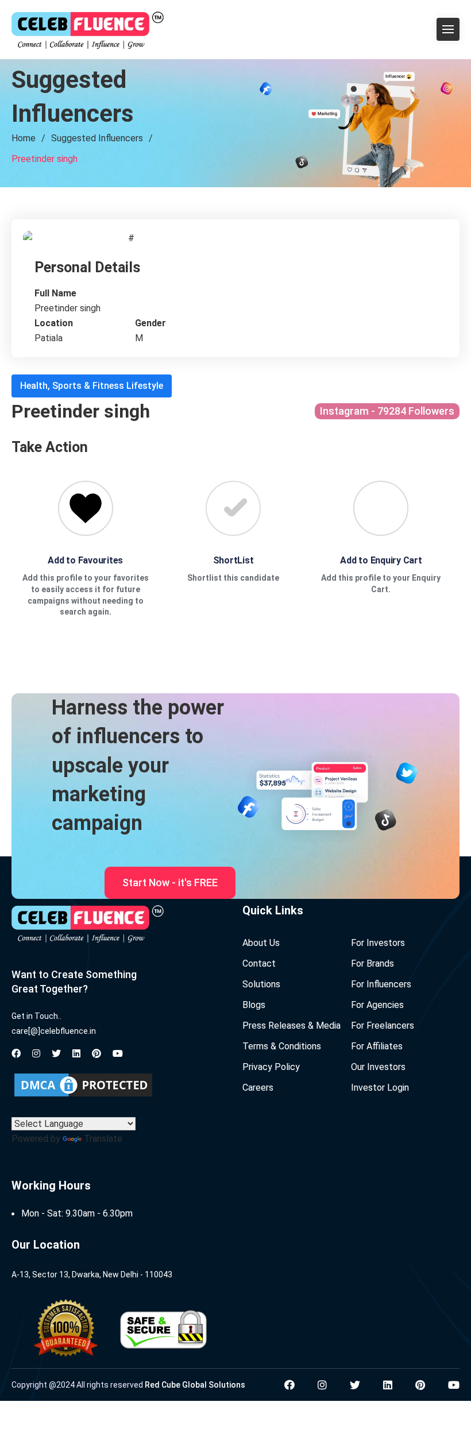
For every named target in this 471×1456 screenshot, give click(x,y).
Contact (259, 963)
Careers (257, 1087)
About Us (261, 942)
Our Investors (378, 1066)
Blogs (253, 1004)
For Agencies (377, 1004)
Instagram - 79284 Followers (387, 411)
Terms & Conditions (281, 1046)
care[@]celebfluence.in (53, 1031)
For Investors (378, 942)
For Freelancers (382, 1025)
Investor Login (380, 1087)
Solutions (261, 984)
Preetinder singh (44, 158)
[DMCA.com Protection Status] (83, 1085)
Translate (103, 1138)
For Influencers (381, 984)
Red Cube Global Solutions (195, 1384)
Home (23, 138)
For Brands (372, 963)
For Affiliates (377, 1046)
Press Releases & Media (291, 1025)
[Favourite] (85, 508)
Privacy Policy (271, 1066)
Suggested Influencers (97, 138)
